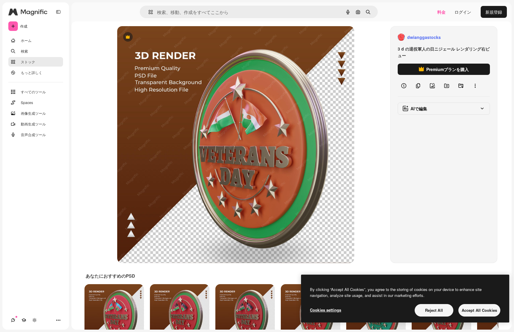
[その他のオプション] (475, 86)
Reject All (434, 310)
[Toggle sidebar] (58, 12)
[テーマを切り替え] (34, 320)
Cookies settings (325, 310)
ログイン (463, 12)
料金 (441, 12)
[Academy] (24, 320)
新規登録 (493, 12)
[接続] (13, 320)
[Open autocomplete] (148, 12)
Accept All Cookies (479, 310)
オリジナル (158, 37)
